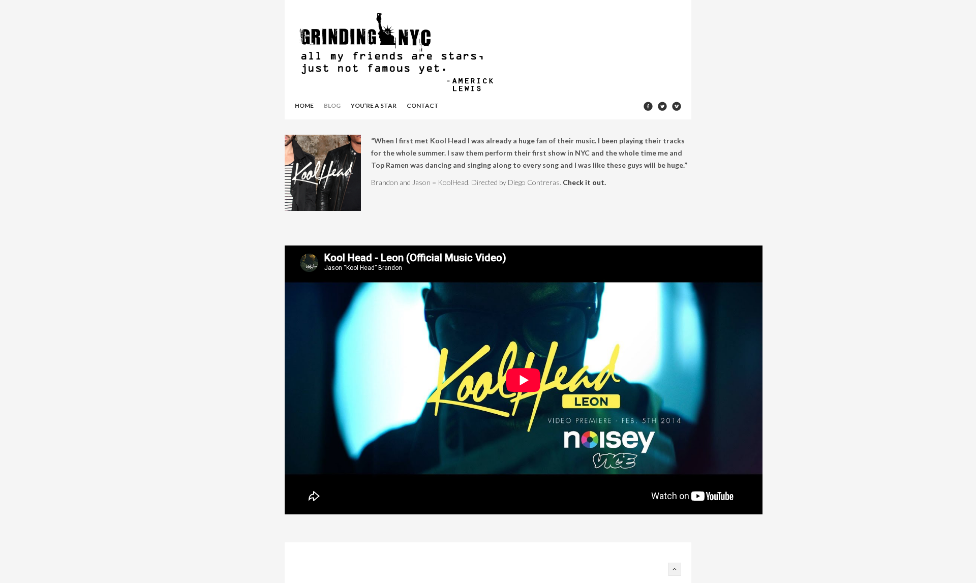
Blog (332, 105)
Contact (423, 105)
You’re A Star (373, 105)
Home (304, 105)
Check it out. (584, 182)
